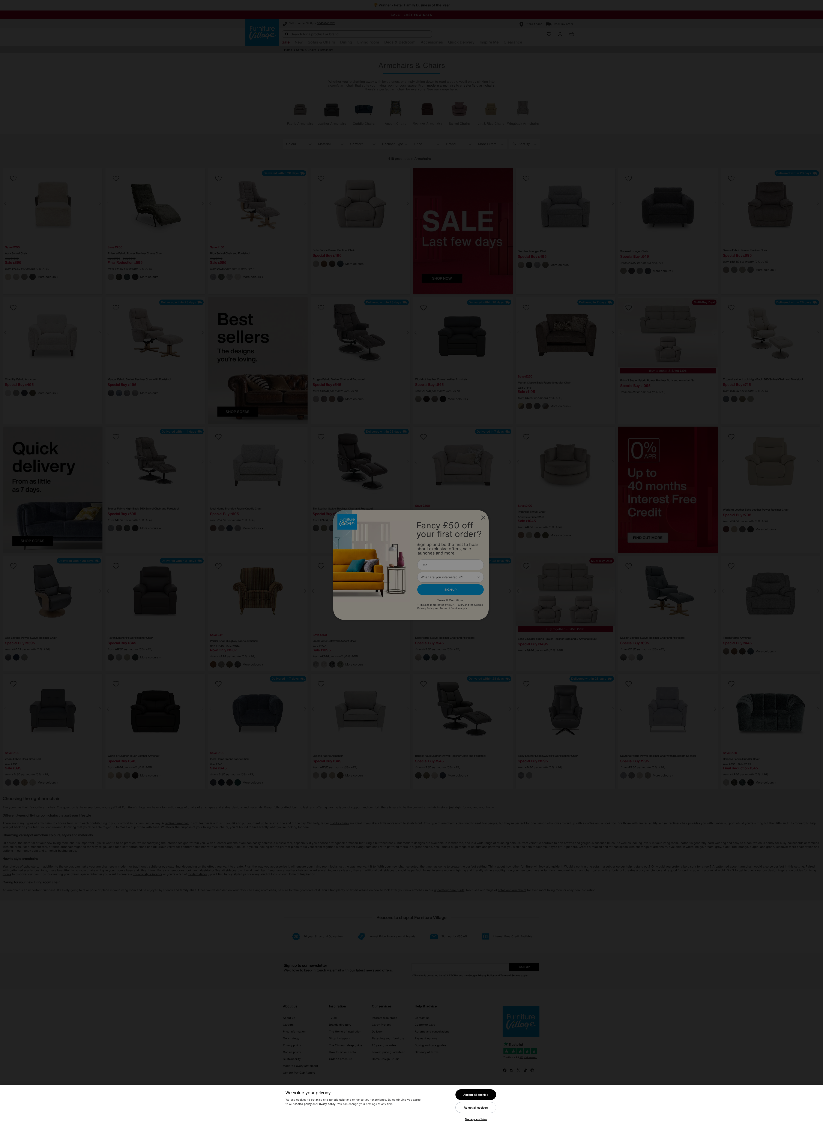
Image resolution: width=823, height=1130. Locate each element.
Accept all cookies (475, 1095)
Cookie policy (303, 1104)
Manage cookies (476, 1119)
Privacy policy (326, 1104)
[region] (411, 1107)
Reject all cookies (476, 1108)
